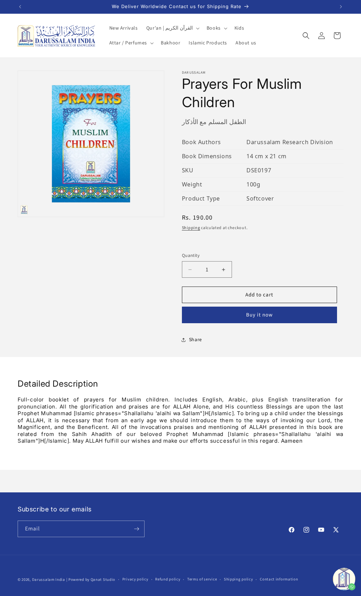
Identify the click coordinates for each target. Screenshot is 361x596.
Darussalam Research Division (289, 142)
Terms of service (202, 579)
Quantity (191, 255)
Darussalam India (48, 579)
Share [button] (195, 339)
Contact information (279, 579)
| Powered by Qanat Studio (91, 579)
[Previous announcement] (20, 6)
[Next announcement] (341, 6)
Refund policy (167, 579)
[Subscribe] (136, 529)
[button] (172, 28)
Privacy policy (135, 579)
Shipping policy (238, 579)
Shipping (191, 228)
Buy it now (259, 315)
